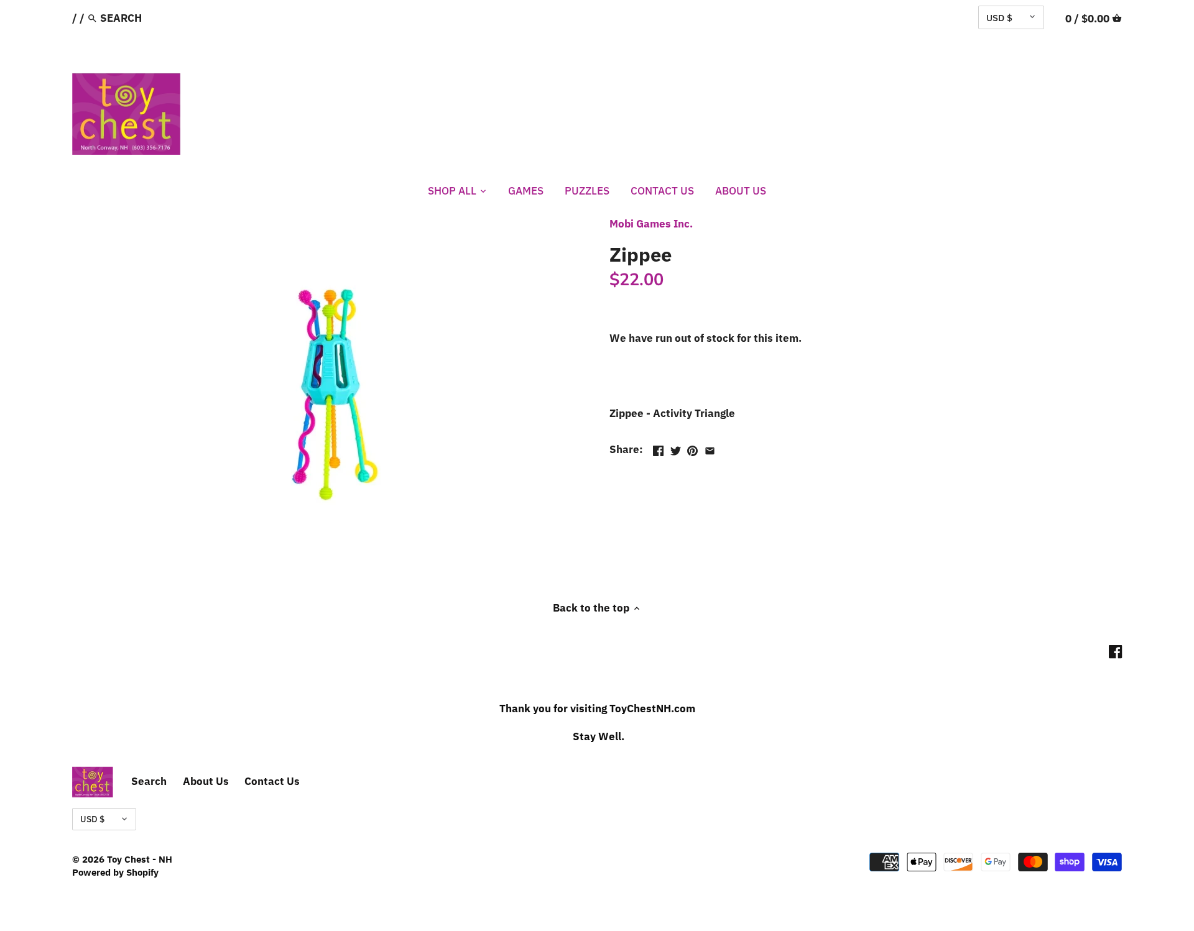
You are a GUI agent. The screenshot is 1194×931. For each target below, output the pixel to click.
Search (149, 781)
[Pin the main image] (692, 448)
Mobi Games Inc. (651, 224)
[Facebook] (1115, 651)
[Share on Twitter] (675, 448)
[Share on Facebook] (658, 448)
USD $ (999, 17)
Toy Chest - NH (139, 859)
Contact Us (272, 781)
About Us (206, 781)
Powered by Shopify (115, 872)
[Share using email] (710, 448)
